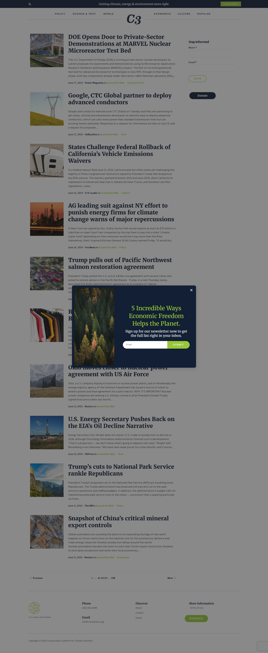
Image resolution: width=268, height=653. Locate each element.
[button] (191, 290)
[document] (134, 326)
